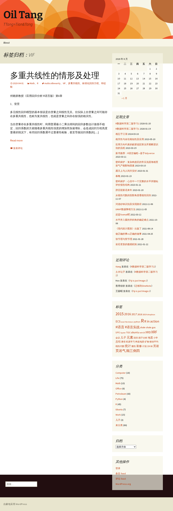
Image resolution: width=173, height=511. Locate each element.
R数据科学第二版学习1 (127, 128)
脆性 (133, 346)
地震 (150, 337)
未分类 (119, 425)
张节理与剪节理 (124, 239)
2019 (145, 314)
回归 (136, 337)
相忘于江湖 (121, 133)
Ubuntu (119, 409)
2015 (120, 313)
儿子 (123, 337)
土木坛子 (120, 271)
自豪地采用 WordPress (15, 504)
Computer (121, 372)
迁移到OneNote (143, 285)
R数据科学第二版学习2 (127, 123)
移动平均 (154, 341)
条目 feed (121, 473)
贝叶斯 (150, 346)
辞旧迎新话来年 (124, 190)
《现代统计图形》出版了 (129, 228)
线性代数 (120, 346)
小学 (155, 337)
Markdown (129, 322)
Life (117, 378)
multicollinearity (52, 83)
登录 (118, 468)
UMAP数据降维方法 (125, 209)
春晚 (118, 176)
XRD (148, 332)
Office (119, 388)
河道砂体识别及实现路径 (129, 204)
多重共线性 (74, 83)
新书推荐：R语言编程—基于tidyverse (135, 153)
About (6, 42)
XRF (154, 332)
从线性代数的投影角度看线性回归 (133, 195)
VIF (64, 83)
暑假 (123, 341)
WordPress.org (123, 483)
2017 (134, 314)
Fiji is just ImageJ (138, 280)
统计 (128, 346)
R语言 (120, 327)
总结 (118, 341)
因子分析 (143, 337)
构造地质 (139, 341)
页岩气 (121, 350)
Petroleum (121, 393)
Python (119, 399)
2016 (127, 314)
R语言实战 (132, 327)
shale (142, 327)
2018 (139, 314)
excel (123, 322)
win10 (142, 332)
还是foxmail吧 (123, 214)
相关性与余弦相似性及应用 (130, 139)
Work (118, 414)
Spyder (123, 333)
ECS (118, 321)
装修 (139, 346)
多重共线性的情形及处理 (54, 75)
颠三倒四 (133, 350)
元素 (130, 337)
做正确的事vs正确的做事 (129, 233)
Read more (16, 140)
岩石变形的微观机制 (126, 244)
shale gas (151, 327)
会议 (118, 337)
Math (32, 83)
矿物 (147, 341)
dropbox (151, 314)
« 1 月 (124, 98)
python (137, 321)
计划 (144, 346)
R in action (151, 321)
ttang (118, 266)
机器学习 (130, 341)
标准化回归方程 (90, 83)
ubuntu (135, 332)
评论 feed (121, 478)
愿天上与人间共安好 (126, 170)
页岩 (156, 346)
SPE (118, 332)
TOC (128, 332)
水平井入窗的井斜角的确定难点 (132, 219)
